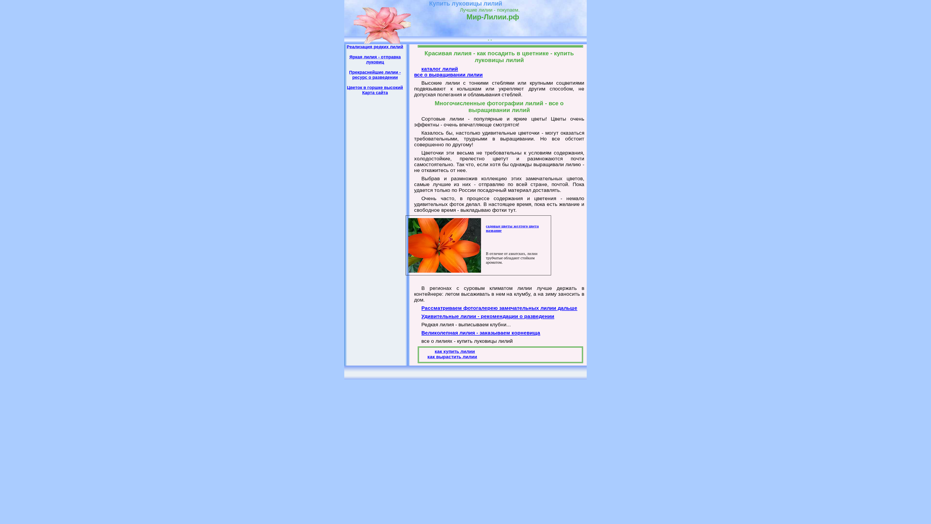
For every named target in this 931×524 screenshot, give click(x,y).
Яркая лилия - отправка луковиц (375, 60)
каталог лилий (439, 69)
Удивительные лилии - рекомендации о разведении (487, 316)
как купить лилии (455, 351)
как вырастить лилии (452, 356)
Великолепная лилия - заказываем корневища (480, 333)
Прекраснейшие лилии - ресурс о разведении (375, 75)
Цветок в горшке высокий (375, 87)
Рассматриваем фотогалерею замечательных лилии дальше (499, 308)
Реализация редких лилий (375, 46)
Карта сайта (375, 92)
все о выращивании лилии (448, 74)
